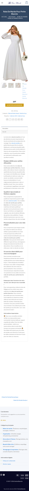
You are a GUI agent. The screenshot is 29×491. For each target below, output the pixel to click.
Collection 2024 (13, 116)
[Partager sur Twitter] (13, 119)
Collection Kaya (23, 113)
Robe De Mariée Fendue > (21, 400)
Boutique (12, 16)
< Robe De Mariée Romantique (9, 397)
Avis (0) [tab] (4, 131)
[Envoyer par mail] (16, 119)
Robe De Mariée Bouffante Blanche (21, 362)
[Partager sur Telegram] (21, 119)
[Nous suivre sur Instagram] (1, 475)
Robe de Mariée (22, 16)
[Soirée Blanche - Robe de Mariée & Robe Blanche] (14, 2)
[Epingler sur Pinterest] (19, 119)
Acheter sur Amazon (14, 105)
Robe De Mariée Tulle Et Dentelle (21, 384)
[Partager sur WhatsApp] (7, 119)
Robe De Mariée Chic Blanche (7, 362)
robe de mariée (15, 143)
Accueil (4, 16)
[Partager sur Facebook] (10, 119)
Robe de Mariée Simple (15, 18)
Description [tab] (5, 128)
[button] (2, 3)
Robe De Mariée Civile (7, 384)
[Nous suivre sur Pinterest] (4, 475)
